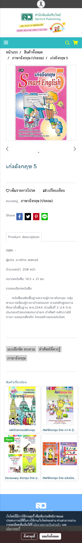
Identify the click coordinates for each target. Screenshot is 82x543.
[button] (66, 43)
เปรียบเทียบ (56, 190)
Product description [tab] (23, 237)
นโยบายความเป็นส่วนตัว (47, 524)
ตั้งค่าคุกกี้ (29, 536)
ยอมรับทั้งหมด (50, 536)
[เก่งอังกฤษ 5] (41, 103)
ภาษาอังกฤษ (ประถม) (37, 200)
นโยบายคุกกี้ (13, 529)
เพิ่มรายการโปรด (22, 190)
